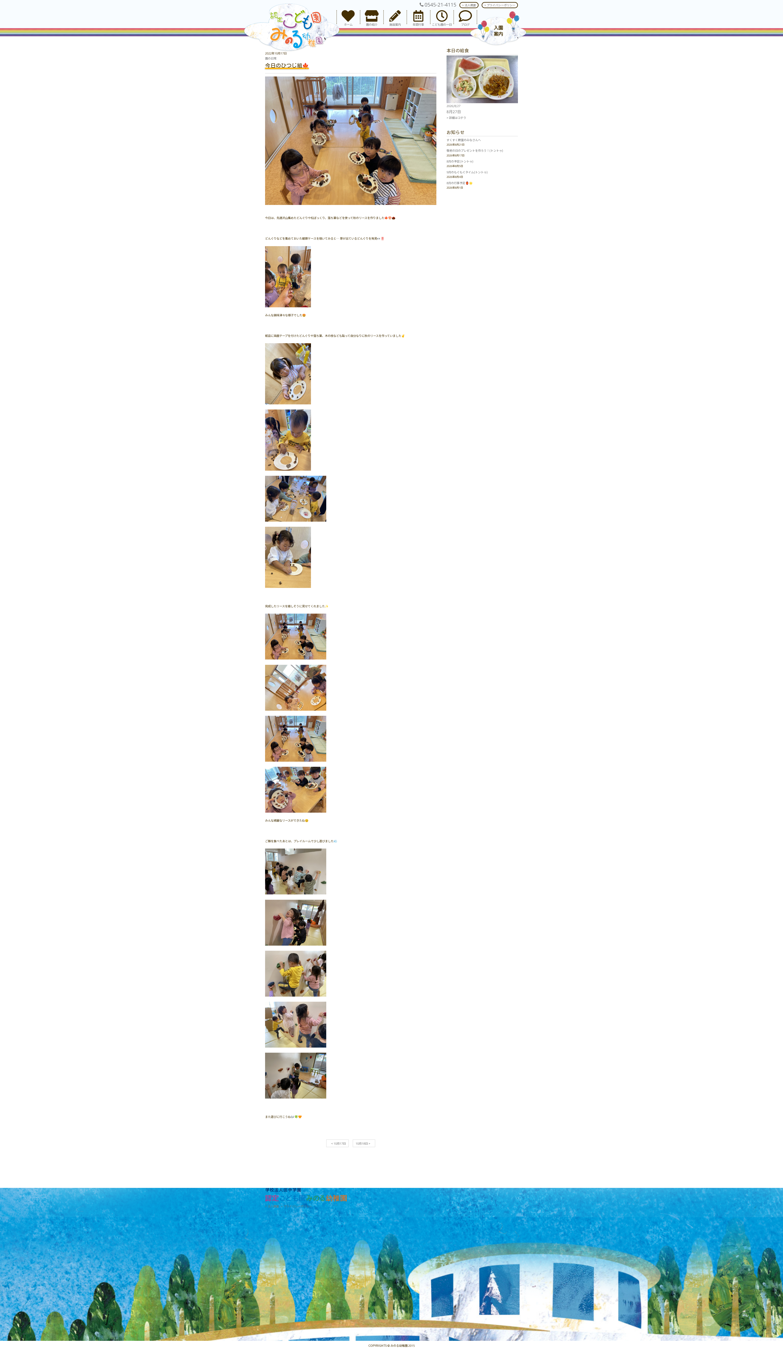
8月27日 (454, 111)
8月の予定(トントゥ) (460, 161)
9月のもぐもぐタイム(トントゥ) (467, 172)
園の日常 (270, 58)
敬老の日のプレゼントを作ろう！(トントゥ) (475, 150)
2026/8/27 (453, 106)
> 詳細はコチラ (456, 117)
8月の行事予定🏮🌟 (460, 183)
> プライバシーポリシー (499, 5)
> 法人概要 (469, 5)
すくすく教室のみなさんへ (464, 140)
